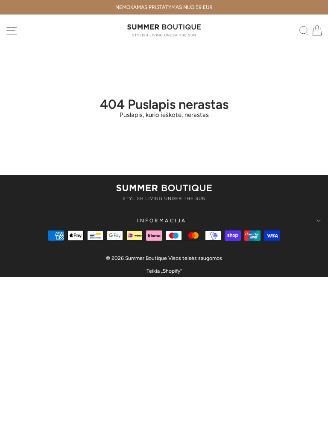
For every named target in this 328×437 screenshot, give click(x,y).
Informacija (162, 221)
